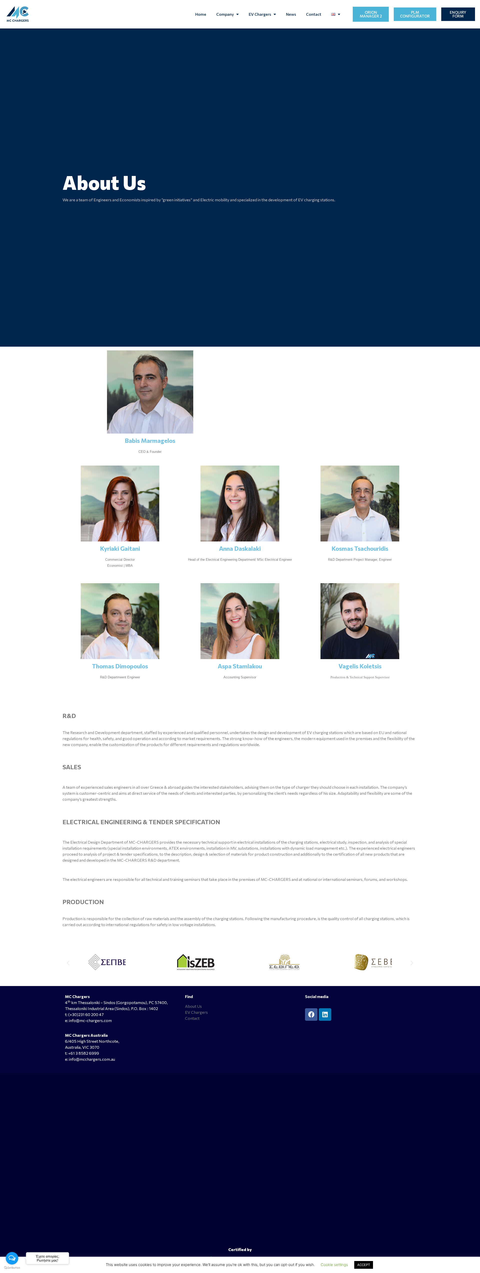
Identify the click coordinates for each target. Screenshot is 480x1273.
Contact (313, 14)
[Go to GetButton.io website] (12, 1268)
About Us (193, 1006)
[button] (68, 963)
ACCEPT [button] (363, 1265)
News (291, 14)
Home (200, 14)
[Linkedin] (325, 1014)
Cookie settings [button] (334, 1264)
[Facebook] (311, 1014)
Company (225, 14)
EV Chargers (260, 14)
